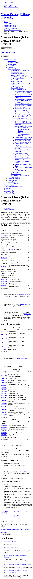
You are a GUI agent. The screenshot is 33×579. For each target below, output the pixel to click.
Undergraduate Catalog (10, 25)
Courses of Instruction (14, 178)
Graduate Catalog (9, 185)
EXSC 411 (4, 397)
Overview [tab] (7, 208)
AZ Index (7, 4)
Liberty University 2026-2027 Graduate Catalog (17, 564)
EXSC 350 (4, 391)
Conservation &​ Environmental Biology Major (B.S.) (23, 120)
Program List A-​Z (9, 191)
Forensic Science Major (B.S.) (23, 137)
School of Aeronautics (17, 78)
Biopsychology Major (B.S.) (23, 115)
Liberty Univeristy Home (11, 7)
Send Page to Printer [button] (10, 541)
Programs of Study (13, 180)
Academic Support (13, 62)
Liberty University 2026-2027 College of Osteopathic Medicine (15, 571)
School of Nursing (16, 174)
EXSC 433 (4, 400)
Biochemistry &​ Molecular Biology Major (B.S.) (22, 109)
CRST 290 (4, 378)
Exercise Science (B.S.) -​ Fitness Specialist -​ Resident (25, 129)
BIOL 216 (4, 346)
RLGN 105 (4, 258)
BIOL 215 (4, 342)
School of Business (16, 81)
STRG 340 (4, 415)
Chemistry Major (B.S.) (21, 118)
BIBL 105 (4, 279)
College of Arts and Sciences (19, 73)
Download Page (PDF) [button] (10, 547)
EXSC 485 (4, 409)
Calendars (10, 67)
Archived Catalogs (9, 193)
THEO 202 (4, 286)
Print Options (4, 56)
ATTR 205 (4, 375)
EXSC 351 (4, 393)
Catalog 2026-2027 (9, 52)
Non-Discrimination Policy (8, 529)
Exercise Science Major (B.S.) (12, 30)
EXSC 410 (4, 395)
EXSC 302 (4, 425)
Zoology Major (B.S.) (21, 170)
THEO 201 (4, 283)
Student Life (11, 182)
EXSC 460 (4, 404)
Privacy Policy (20, 529)
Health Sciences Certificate (22, 140)
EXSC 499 (4, 433)
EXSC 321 (4, 388)
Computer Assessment (25, 304)
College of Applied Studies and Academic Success (20, 71)
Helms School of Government (19, 75)
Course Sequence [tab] (9, 209)
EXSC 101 (4, 380)
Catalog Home (8, 5)
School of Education (17, 86)
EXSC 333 (4, 390)
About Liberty (12, 61)
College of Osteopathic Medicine (13, 186)
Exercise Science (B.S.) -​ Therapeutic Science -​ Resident (25, 134)
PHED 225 (4, 412)
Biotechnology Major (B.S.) (22, 116)
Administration (12, 64)
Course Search (8, 188)
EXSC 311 (4, 427)
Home (6, 22)
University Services (13, 183)
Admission (11, 65)
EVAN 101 (4, 266)
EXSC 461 (4, 406)
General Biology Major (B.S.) (23, 139)
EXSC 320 (4, 385)
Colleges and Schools (10, 26)
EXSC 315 (4, 429)
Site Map (26, 529)
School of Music (15, 172)
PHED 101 (4, 435)
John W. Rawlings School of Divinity (21, 77)
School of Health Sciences (11, 28)
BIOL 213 (4, 334)
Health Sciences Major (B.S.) (23, 142)
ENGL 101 (4, 235)
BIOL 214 (4, 338)
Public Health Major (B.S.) (22, 153)
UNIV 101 (4, 247)
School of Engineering (17, 88)
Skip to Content (8, 2)
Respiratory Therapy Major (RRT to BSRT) (22, 158)
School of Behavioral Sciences (19, 80)
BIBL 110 (4, 281)
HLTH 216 (4, 349)
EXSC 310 (4, 382)
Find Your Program (9, 190)
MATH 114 (12, 249)
